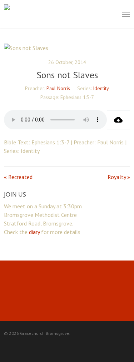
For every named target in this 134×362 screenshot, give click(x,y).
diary (34, 231)
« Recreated (18, 176)
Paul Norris (58, 88)
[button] (126, 14)
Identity (101, 88)
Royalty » (119, 176)
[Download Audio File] (118, 119)
